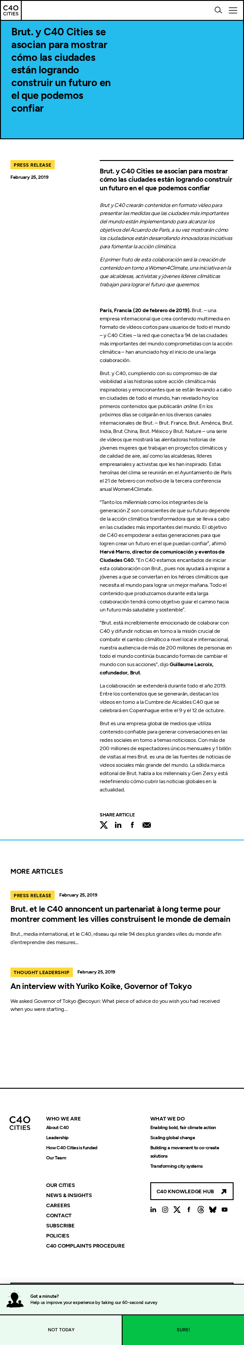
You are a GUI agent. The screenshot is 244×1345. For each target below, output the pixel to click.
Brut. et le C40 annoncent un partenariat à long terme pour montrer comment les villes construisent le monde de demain (120, 914)
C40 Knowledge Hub (185, 1191)
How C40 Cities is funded (72, 1147)
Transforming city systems (176, 1166)
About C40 (57, 1127)
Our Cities (60, 1185)
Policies (57, 1235)
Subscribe (60, 1225)
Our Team (56, 1158)
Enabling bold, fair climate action (183, 1127)
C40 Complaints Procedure (85, 1245)
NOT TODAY (61, 1330)
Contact (59, 1215)
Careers (58, 1205)
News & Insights (69, 1195)
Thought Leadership (42, 972)
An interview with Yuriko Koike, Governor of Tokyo (101, 986)
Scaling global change (172, 1137)
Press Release (32, 165)
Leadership (57, 1137)
